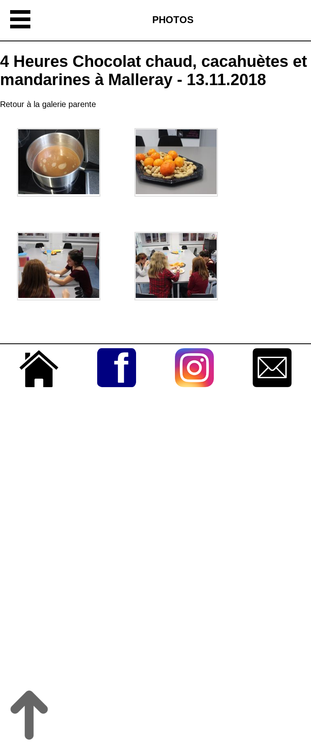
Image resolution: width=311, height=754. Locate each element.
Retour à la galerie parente (48, 104)
